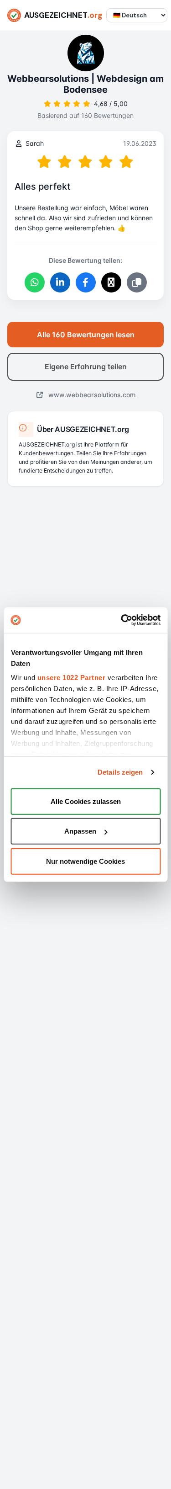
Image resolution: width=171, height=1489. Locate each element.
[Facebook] (86, 282)
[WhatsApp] (35, 282)
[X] (111, 282)
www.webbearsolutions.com (91, 395)
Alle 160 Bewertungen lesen (86, 334)
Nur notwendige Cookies (85, 861)
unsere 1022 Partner (71, 677)
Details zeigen (120, 772)
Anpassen (80, 831)
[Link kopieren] (137, 282)
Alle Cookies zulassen (86, 801)
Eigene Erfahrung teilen (86, 366)
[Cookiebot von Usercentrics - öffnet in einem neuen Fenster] (122, 620)
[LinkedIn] (60, 282)
